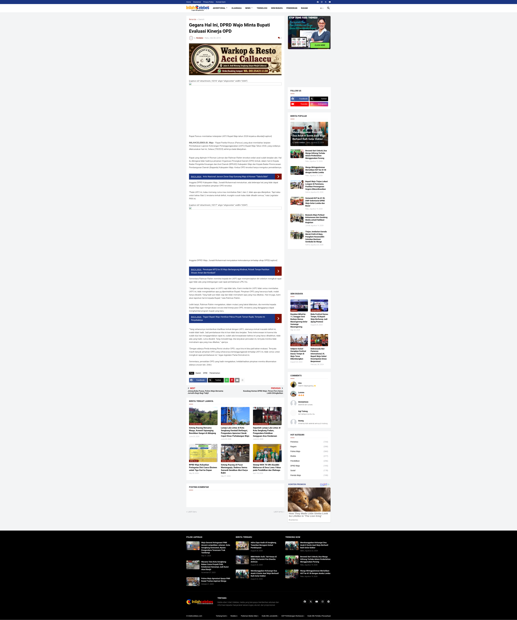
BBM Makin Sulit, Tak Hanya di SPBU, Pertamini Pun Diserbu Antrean (264, 559)
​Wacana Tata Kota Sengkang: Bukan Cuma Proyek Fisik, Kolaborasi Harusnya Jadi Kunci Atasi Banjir (215, 566)
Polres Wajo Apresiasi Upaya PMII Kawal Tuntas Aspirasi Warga (215, 579)
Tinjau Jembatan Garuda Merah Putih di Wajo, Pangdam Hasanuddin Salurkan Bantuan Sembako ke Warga (316, 237)
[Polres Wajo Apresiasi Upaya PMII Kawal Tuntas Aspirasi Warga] (193, 581)
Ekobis (309, 456)
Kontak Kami (221, 2)
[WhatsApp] (226, 380)
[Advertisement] (308, 66)
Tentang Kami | (221, 616)
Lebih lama (278, 512)
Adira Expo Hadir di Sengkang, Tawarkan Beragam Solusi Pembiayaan (263, 545)
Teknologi (262, 8)
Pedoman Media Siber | (249, 616)
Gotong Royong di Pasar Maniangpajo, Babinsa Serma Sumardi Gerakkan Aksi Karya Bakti (234, 469)
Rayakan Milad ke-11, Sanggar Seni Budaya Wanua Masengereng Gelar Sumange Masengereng (298, 320)
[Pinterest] (232, 380)
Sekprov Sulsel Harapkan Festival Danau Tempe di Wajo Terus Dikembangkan (298, 354)
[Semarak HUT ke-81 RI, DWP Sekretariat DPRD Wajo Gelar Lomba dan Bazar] (297, 201)
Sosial (309, 470)
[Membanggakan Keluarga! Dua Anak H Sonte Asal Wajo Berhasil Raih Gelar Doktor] (242, 574)
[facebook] (318, 2)
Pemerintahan (215, 373)
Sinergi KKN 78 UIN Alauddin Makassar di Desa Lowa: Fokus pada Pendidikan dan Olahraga (267, 468)
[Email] (237, 380)
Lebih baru (192, 512)
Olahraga (237, 8)
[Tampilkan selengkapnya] (242, 380)
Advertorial (219, 8)
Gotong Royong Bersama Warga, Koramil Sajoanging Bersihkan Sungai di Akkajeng (202, 431)
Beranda (192, 19)
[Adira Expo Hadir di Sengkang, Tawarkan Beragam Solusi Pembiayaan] (242, 545)
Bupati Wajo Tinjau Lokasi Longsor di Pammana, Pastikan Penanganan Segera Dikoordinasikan (316, 185)
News (248, 8)
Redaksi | (233, 616)
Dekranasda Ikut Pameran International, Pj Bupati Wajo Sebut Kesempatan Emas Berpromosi (319, 355)
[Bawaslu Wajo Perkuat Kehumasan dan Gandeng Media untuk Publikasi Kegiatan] (297, 218)
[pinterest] (328, 601)
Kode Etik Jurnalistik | (270, 616)
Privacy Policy (208, 2)
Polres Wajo (309, 451)
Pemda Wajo (309, 475)
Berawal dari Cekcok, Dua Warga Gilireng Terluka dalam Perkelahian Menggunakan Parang (316, 154)
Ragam (304, 8)
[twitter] (325, 2)
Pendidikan (291, 8)
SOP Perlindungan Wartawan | (292, 616)
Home (188, 2)
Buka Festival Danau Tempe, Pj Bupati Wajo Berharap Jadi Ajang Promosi (319, 318)
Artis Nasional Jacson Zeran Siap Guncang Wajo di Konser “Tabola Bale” (235, 176)
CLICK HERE (320, 45)
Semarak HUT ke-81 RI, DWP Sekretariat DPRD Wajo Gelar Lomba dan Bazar (315, 202)
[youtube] (330, 2)
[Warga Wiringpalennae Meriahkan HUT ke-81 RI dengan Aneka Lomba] (297, 170)
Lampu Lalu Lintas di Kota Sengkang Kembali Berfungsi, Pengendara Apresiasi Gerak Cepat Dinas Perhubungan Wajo (235, 432)
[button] (322, 8)
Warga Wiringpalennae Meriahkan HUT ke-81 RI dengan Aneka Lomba (315, 169)
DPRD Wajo (309, 466)
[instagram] (321, 2)
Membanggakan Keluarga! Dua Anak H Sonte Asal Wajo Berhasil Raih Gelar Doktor (265, 573)
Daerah (201, 19)
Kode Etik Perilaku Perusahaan (319, 616)
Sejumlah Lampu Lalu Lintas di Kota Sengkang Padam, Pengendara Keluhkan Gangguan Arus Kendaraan (266, 432)
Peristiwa (309, 442)
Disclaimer (197, 2)
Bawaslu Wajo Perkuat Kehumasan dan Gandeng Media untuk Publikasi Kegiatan (316, 219)
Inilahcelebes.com (195, 616)
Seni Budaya (277, 8)
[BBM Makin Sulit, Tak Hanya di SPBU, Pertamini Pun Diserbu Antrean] (242, 559)
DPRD (205, 373)
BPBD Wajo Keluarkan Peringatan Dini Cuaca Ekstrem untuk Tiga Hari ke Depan (203, 468)
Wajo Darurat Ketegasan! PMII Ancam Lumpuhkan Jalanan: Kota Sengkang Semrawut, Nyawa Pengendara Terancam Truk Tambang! (215, 547)
